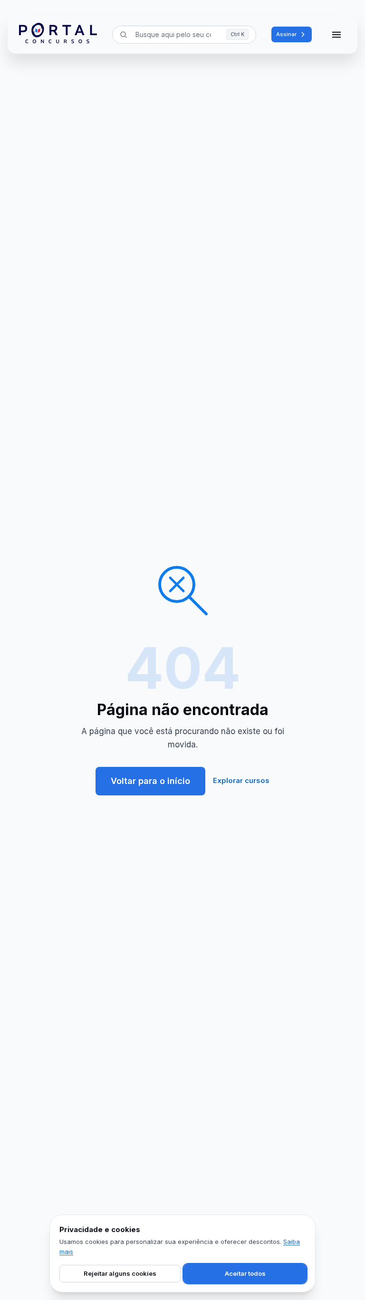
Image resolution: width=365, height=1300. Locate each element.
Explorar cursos (241, 780)
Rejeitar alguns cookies (120, 1273)
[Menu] (336, 34)
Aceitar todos (245, 1273)
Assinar (286, 34)
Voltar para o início (150, 781)
